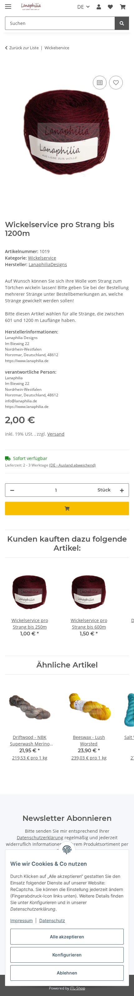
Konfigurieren (67, 954)
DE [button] (80, 6)
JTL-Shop (77, 988)
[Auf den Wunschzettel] (116, 82)
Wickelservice (42, 258)
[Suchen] (122, 23)
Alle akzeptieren (67, 936)
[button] (98, 7)
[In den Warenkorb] (10, 67)
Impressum (21, 920)
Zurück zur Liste (24, 47)
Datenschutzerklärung (40, 837)
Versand (56, 434)
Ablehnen (67, 972)
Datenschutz (52, 920)
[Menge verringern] (12, 490)
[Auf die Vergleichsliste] (100, 82)
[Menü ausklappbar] (8, 4)
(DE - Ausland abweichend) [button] (72, 465)
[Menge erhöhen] (122, 490)
